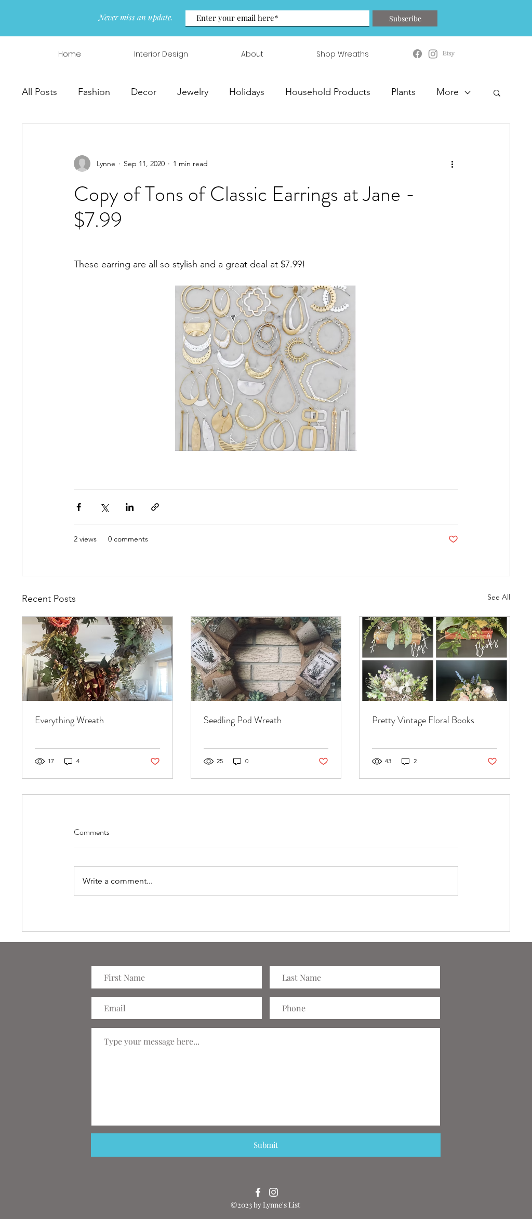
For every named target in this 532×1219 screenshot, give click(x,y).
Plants (403, 92)
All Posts (39, 92)
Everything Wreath (69, 720)
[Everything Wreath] (97, 659)
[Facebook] (258, 1192)
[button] (497, 92)
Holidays (246, 92)
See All (498, 597)
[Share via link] (155, 507)
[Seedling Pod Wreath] (266, 659)
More (447, 92)
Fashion (94, 92)
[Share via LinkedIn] (130, 507)
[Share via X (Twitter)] (104, 507)
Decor (143, 92)
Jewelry (192, 92)
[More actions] (452, 163)
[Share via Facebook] (79, 507)
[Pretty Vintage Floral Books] (435, 659)
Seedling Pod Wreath (243, 720)
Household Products (327, 92)
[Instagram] (274, 1192)
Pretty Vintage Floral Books (423, 720)
